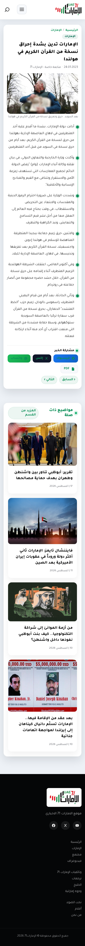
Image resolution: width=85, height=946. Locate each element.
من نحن (76, 915)
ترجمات (77, 878)
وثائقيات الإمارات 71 (69, 872)
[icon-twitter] (65, 825)
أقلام (78, 909)
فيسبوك (63, 358)
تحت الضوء (74, 902)
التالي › (49, 380)
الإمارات (56, 30)
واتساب (16, 358)
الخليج (78, 885)
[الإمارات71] (68, 9)
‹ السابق (68, 380)
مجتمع (77, 855)
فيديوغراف (74, 861)
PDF (67, 368)
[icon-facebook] (53, 825)
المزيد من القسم (28, 413)
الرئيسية (71, 30)
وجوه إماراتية (73, 891)
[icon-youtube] (77, 825)
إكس (39, 358)
